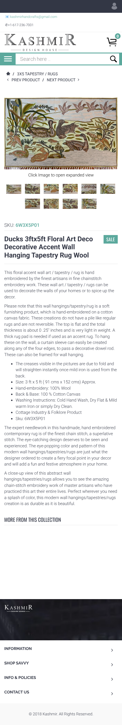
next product (62, 80)
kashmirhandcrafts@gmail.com (33, 17)
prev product (27, 80)
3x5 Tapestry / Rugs (37, 74)
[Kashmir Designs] (18, 607)
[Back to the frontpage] (8, 74)
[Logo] (40, 42)
